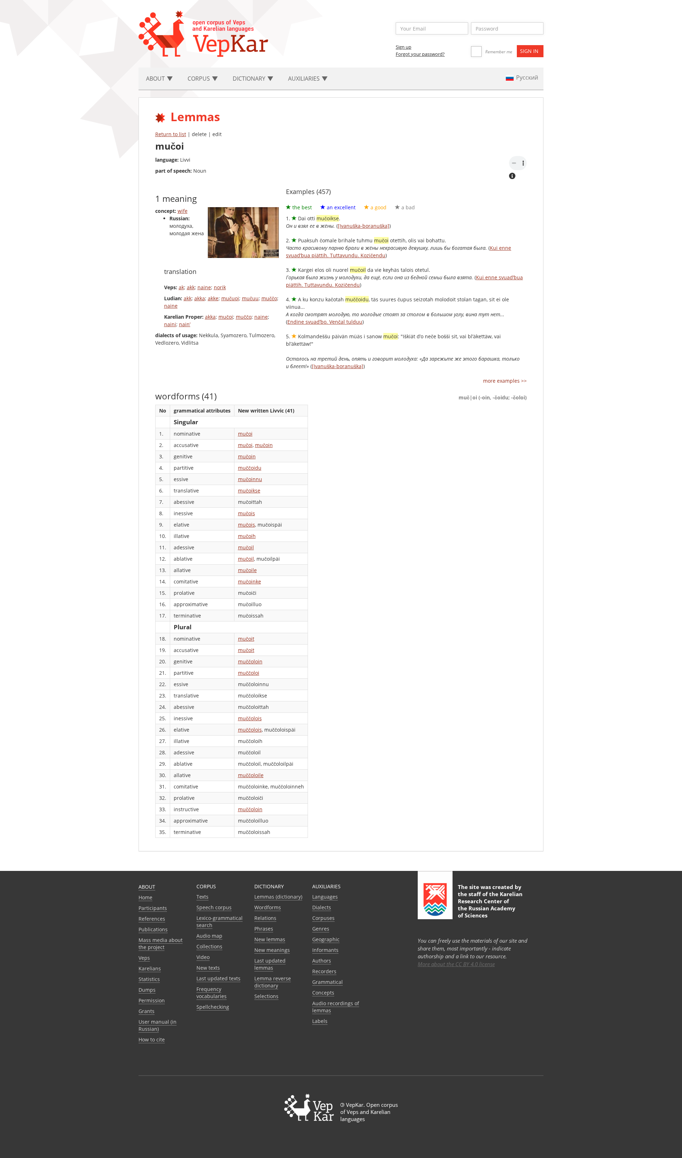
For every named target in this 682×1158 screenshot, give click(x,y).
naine (204, 287)
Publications (153, 929)
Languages (325, 896)
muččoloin (250, 661)
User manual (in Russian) (158, 1025)
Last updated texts (218, 978)
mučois (246, 513)
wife (183, 211)
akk (191, 287)
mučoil (246, 547)
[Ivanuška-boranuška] (363, 225)
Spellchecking (212, 1006)
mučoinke (249, 581)
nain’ (184, 324)
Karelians (150, 968)
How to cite (152, 1039)
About (147, 886)
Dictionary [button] (250, 78)
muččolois (250, 718)
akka (199, 298)
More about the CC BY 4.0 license (456, 964)
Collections (209, 946)
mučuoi (230, 298)
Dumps (147, 989)
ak (181, 287)
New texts (208, 967)
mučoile (247, 570)
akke (213, 298)
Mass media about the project (161, 943)
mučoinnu (250, 479)
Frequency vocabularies (211, 993)
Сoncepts (323, 992)
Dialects (321, 907)
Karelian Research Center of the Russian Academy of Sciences (490, 904)
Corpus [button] (199, 78)
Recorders (324, 971)
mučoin (264, 445)
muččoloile (251, 775)
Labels (320, 1021)
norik (220, 287)
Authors (321, 960)
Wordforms (267, 907)
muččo (269, 298)
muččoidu (249, 467)
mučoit (246, 638)
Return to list (170, 134)
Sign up (403, 47)
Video (203, 957)
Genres (320, 928)
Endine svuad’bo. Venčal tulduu (324, 321)
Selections (266, 996)
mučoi (225, 316)
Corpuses (323, 918)
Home (145, 897)
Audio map (209, 935)
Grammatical (327, 982)
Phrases (263, 928)
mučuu (250, 298)
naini (170, 324)
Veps (144, 957)
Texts (202, 896)
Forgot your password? (420, 54)
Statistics (149, 979)
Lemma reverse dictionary (272, 982)
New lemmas (269, 939)
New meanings (272, 950)
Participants (153, 908)
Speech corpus (214, 907)
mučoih (247, 536)
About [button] (156, 78)
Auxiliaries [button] (304, 78)
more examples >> (505, 380)
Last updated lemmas (270, 964)
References (152, 918)
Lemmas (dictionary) (278, 896)
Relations (265, 918)
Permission (152, 1000)
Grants (147, 1011)
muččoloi (248, 672)
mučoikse (249, 490)
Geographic (326, 939)
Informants (325, 950)
